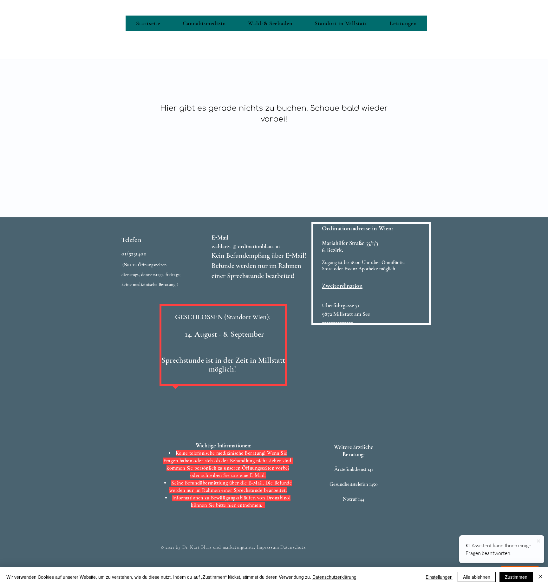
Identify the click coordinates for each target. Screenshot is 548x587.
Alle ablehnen (476, 577)
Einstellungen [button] (439, 577)
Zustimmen (516, 577)
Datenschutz (292, 547)
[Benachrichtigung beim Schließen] (538, 541)
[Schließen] (540, 577)
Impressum (268, 547)
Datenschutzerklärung (334, 577)
